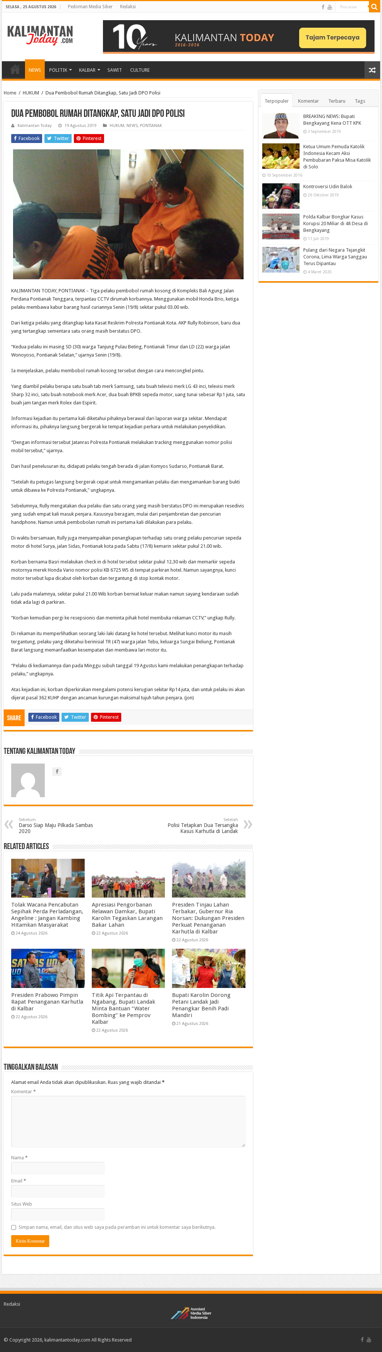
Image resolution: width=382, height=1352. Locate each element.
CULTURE (140, 70)
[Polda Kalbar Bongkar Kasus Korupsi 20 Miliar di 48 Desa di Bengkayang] (281, 226)
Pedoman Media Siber (90, 6)
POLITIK (58, 70)
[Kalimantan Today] (40, 35)
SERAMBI (15, 69)
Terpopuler (276, 101)
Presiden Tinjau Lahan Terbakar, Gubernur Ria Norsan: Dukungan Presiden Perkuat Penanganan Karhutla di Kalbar (208, 918)
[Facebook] (323, 7)
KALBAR (87, 70)
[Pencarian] (374, 6)
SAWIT (114, 70)
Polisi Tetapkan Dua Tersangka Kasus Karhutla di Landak (202, 825)
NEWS (35, 70)
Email (18, 1181)
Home (10, 93)
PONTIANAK (151, 125)
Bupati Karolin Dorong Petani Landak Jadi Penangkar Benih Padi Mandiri (201, 1005)
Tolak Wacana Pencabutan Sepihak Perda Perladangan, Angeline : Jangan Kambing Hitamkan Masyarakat (47, 914)
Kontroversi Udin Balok (327, 186)
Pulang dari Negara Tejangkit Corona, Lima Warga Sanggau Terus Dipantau (335, 256)
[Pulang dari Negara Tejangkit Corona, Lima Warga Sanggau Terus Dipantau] (281, 259)
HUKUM (31, 93)
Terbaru (336, 101)
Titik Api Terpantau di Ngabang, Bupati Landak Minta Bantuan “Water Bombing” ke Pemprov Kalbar (123, 1008)
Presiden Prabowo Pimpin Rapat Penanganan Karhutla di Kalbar (47, 1002)
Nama (19, 1157)
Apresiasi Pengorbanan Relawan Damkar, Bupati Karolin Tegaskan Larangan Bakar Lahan (127, 914)
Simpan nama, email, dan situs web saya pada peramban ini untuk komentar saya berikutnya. (117, 1227)
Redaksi (128, 6)
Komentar (23, 1091)
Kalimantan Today (34, 125)
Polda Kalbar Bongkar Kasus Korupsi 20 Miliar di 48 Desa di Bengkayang (335, 223)
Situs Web (21, 1204)
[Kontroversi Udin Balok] (281, 196)
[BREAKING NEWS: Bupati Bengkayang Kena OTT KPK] (281, 126)
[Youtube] (330, 7)
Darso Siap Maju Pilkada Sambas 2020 (56, 825)
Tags (360, 101)
